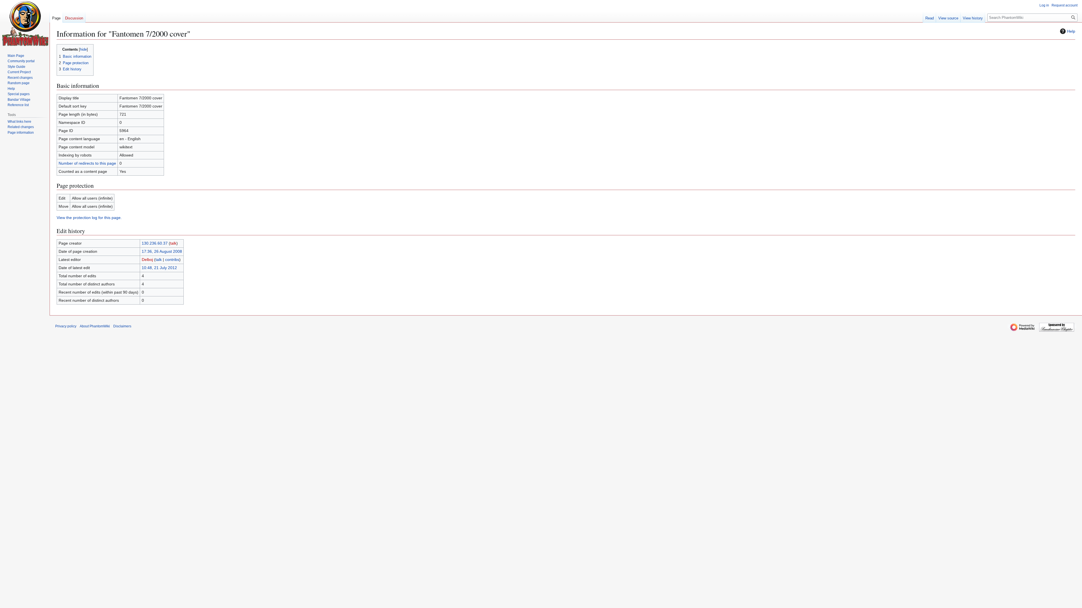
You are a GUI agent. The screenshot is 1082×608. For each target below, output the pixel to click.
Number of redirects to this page (87, 163)
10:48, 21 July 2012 (159, 267)
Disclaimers (122, 326)
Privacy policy (65, 326)
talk (173, 243)
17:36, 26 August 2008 (162, 251)
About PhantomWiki (95, 326)
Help (1071, 31)
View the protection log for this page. (89, 217)
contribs (172, 259)
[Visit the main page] (25, 23)
